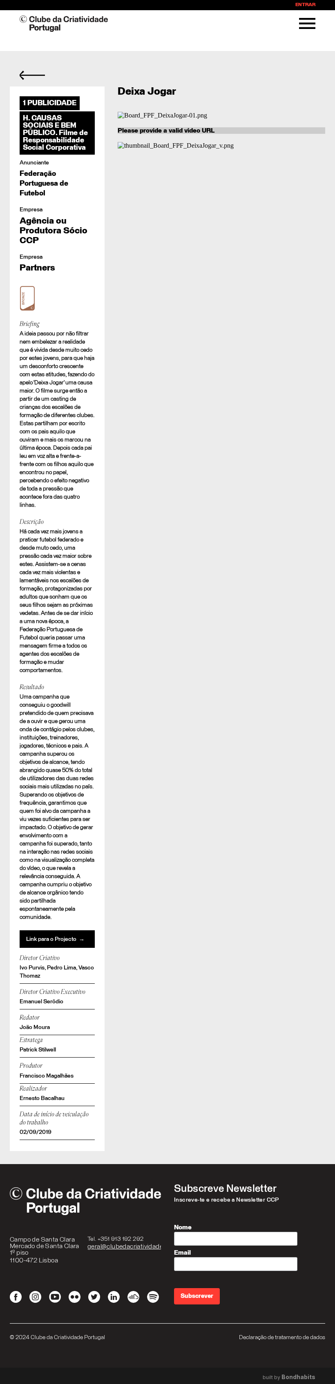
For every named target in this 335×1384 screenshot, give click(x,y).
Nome (183, 1227)
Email (182, 1252)
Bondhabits (298, 1377)
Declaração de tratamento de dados (282, 1337)
